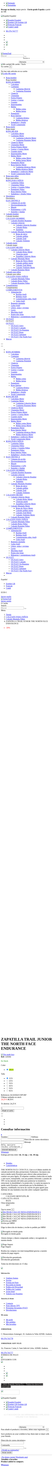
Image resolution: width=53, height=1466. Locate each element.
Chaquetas (15, 96)
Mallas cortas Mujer (23, 158)
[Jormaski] (10, 3)
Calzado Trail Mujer (23, 265)
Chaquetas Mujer (17, 145)
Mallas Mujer (16, 156)
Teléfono (34, 1137)
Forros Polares (16, 98)
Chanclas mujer (22, 254)
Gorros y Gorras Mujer (20, 149)
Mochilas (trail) (17, 312)
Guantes (14, 102)
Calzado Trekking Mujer (25, 268)
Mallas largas (21, 111)
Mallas (13, 107)
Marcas (9, 573)
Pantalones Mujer (17, 163)
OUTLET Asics (17, 326)
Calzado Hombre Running (21, 221)
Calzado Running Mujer (20, 270)
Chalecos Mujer (17, 142)
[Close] (2, 346)
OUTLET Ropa (17, 332)
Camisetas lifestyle (23, 89)
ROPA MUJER (12, 131)
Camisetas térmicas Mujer (26, 167)
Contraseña (5, 1445)
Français (17, 25)
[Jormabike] (11, 5)
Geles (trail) (20, 301)
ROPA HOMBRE (13, 82)
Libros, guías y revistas (20, 308)
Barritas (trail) (21, 294)
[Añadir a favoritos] (2, 1113)
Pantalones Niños (17, 189)
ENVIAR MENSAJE (9, 1150)
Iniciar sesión (6, 597)
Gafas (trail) (15, 305)
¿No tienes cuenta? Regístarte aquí (14, 1457)
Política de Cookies (13, 1289)
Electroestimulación (18, 205)
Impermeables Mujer (19, 154)
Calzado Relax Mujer (24, 252)
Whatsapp (5, 1152)
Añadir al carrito (7, 1111)
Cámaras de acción (18, 203)
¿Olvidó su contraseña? (10, 1450)
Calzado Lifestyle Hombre (26, 225)
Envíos (8, 1280)
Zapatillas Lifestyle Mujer (26, 256)
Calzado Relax (21, 227)
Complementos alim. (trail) (26, 299)
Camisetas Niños (17, 183)
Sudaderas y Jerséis (18, 122)
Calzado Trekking (23, 241)
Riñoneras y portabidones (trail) (23, 317)
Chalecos (14, 93)
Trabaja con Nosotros (14, 1294)
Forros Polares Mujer (19, 147)
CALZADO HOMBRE (15, 218)
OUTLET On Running (20, 330)
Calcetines (15, 84)
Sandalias (19, 230)
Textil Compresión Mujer (20, 174)
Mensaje (27, 1142)
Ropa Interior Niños (18, 192)
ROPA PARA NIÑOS (14, 180)
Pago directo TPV (13, 1306)
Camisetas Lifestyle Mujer (26, 138)
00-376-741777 (12, 31)
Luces (13, 310)
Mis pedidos (10, 1322)
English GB (22, 22)
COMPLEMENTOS (14, 290)
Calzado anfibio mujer (24, 263)
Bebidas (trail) (21, 297)
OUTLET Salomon (18, 334)
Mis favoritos (11, 1324)
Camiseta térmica (22, 118)
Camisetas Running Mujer (26, 140)
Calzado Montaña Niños (20, 279)
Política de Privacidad (14, 1287)
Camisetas (15, 87)
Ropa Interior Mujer (18, 165)
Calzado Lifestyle (18, 223)
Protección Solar (17, 314)
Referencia (5, 1095)
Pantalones (15, 113)
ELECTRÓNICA (13, 201)
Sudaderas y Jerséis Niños (21, 194)
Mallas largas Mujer (23, 160)
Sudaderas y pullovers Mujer (22, 171)
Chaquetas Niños (17, 185)
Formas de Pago (12, 1283)
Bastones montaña (18, 303)
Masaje (13, 207)
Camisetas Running (23, 91)
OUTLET (10, 323)
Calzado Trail (21, 238)
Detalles (9, 1163)
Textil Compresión (18, 125)
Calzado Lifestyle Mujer (20, 250)
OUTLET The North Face (21, 337)
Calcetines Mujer (17, 134)
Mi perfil (9, 1320)
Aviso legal (10, 1291)
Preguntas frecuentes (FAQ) (17, 1308)
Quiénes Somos (12, 1278)
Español (17, 20)
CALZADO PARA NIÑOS (17, 276)
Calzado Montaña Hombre (21, 232)
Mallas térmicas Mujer (24, 169)
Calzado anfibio (22, 236)
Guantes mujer (16, 151)
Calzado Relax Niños (19, 281)
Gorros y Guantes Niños (20, 187)
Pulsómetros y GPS (18, 209)
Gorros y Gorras (17, 100)
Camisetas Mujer (17, 136)
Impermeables (16, 104)
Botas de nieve (21, 234)
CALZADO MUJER (14, 247)
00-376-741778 (7, 1338)
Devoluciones (11, 1310)
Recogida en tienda (13, 1285)
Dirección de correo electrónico (36, 1139)
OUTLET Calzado (18, 328)
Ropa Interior (16, 116)
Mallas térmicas (22, 120)
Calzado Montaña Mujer (20, 259)
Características (11, 1165)
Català (15, 27)
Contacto (9, 1303)
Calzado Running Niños (20, 283)
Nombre (4, 1137)
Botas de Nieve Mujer (24, 261)
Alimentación (16, 292)
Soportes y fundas (18, 212)
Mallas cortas (21, 109)
